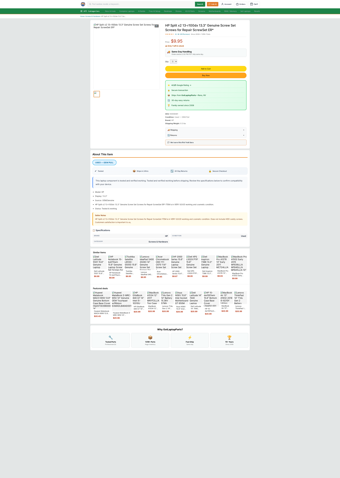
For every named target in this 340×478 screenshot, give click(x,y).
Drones (179, 11)
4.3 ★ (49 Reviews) (182, 34)
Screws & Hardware (93, 16)
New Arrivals (110, 11)
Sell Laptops (245, 11)
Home (82, 16)
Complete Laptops (126, 11)
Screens (201, 11)
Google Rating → (181, 85)
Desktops (168, 11)
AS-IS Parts (190, 11)
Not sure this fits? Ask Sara (182, 142)
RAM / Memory (230, 11)
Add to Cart (206, 69)
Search (200, 4)
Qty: (167, 61)
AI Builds (141, 11)
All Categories (91, 11)
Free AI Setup (154, 11)
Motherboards (215, 11)
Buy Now (206, 75)
